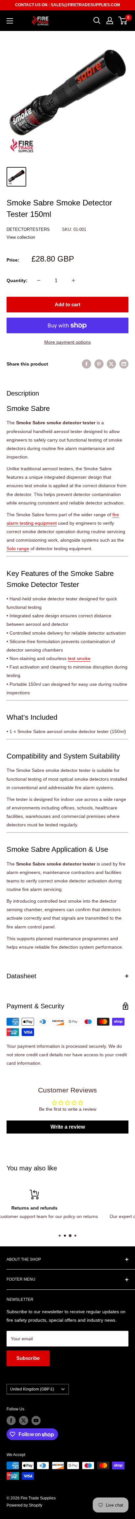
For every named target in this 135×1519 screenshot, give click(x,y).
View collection (21, 237)
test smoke (79, 658)
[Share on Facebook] (86, 363)
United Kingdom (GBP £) (32, 1389)
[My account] (109, 20)
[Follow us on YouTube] (36, 1420)
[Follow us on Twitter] (23, 1420)
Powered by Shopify (24, 1505)
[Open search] (97, 20)
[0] (123, 20)
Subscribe (28, 1358)
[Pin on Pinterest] (99, 363)
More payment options (67, 342)
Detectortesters (29, 229)
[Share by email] (123, 363)
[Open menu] (10, 20)
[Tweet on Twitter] (111, 363)
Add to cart (67, 304)
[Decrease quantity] (39, 280)
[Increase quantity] (73, 280)
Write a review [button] (67, 1127)
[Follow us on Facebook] (11, 1420)
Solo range (18, 548)
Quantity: (17, 280)
